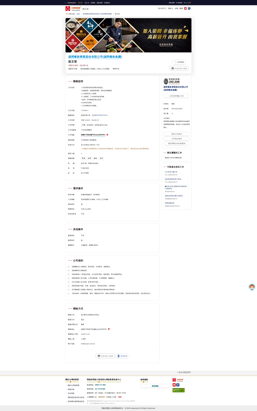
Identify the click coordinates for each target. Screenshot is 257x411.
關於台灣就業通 (73, 385)
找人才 (87, 3)
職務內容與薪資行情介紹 (100, 115)
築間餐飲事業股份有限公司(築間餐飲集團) (97, 14)
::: (65, 3)
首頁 (78, 14)
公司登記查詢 (176, 139)
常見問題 (179, 3)
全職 (176, 8)
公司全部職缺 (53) (176, 96)
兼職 (181, 8)
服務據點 (155, 386)
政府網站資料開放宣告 (76, 401)
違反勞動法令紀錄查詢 (176, 143)
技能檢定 (107, 3)
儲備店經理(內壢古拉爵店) (174, 196)
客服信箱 (71, 389)
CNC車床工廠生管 (171, 172)
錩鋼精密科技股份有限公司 (172, 206)
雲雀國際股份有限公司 (171, 199)
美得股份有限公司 (170, 191)
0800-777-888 (100, 385)
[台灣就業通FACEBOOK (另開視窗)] (188, 8)
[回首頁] (178, 380)
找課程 (93, 3)
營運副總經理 (169, 203)
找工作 (80, 3)
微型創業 (100, 3)
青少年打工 (162, 8)
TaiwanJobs (72, 3)
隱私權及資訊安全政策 (76, 397)
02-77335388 (100, 389)
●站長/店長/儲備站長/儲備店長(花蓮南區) (176, 187)
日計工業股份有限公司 (171, 175)
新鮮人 (170, 8)
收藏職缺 (180, 62)
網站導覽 (172, 3)
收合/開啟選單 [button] (185, 372)
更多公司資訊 (176, 134)
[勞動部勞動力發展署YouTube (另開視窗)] (185, 8)
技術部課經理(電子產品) (173, 179)
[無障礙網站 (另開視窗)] (179, 390)
